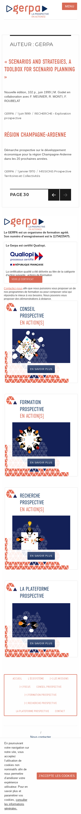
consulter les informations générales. (15, 804)
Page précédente (53, 200)
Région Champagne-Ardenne (35, 134)
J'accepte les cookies (57, 775)
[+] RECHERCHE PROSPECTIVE (40, 703)
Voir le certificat (23, 279)
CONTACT (60, 711)
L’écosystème (36, 678)
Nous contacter (40, 737)
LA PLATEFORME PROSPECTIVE (32, 711)
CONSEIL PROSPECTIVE (49, 687)
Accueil (17, 678)
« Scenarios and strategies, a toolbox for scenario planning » (39, 69)
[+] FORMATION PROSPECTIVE (41, 695)
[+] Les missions (59, 678)
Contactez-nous (13, 288)
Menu (69, 6)
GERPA (9, 113)
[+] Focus (25, 687)
